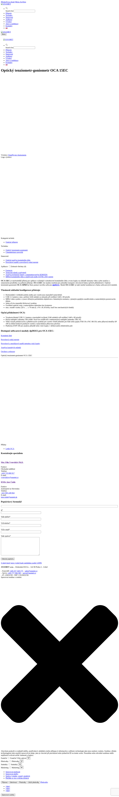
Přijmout (4, 782)
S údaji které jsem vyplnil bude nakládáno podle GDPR (21, 563)
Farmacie (9, 270)
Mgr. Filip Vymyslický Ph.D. (12, 462)
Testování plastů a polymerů (16, 273)
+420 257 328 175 (16, 571)
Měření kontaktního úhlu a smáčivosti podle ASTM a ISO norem (29, 277)
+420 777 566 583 (14, 573)
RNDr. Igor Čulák (8, 482)
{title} (8, 786)
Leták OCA (10, 449)
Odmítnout (13, 782)
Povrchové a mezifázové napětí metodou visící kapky (20, 344)
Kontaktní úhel (6, 336)
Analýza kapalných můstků (11, 348)
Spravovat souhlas (8, 795)
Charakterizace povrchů (14, 252)
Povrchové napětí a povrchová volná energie (22, 262)
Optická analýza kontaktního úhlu (18, 260)
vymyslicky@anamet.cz (9, 477)
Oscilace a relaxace (8, 351)
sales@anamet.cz (31, 571)
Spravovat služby (12, 774)
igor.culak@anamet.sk (9, 497)
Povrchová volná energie (10, 340)
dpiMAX (56, 285)
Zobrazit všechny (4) (18, 266)
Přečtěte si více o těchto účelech (17, 778)
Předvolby (22, 782)
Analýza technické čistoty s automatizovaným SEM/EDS (26, 275)
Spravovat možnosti (13, 772)
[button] (7, 9)
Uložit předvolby (33, 782)
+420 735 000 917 (8, 473)
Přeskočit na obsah (8, 2)
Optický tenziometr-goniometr (17, 250)
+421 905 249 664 (8, 493)
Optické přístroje (12, 242)
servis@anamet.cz (29, 573)
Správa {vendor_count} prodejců (18, 776)
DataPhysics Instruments (17, 155)
